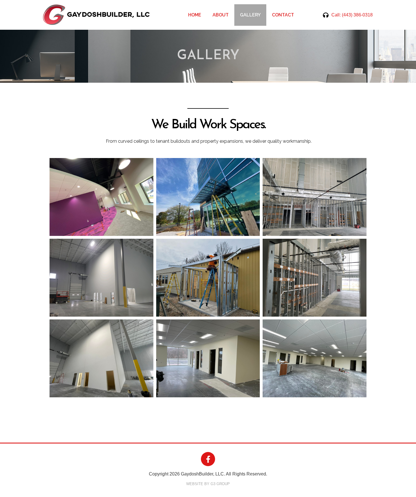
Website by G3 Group (208, 484)
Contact (283, 15)
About (221, 15)
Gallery (250, 15)
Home (194, 15)
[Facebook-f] (208, 459)
